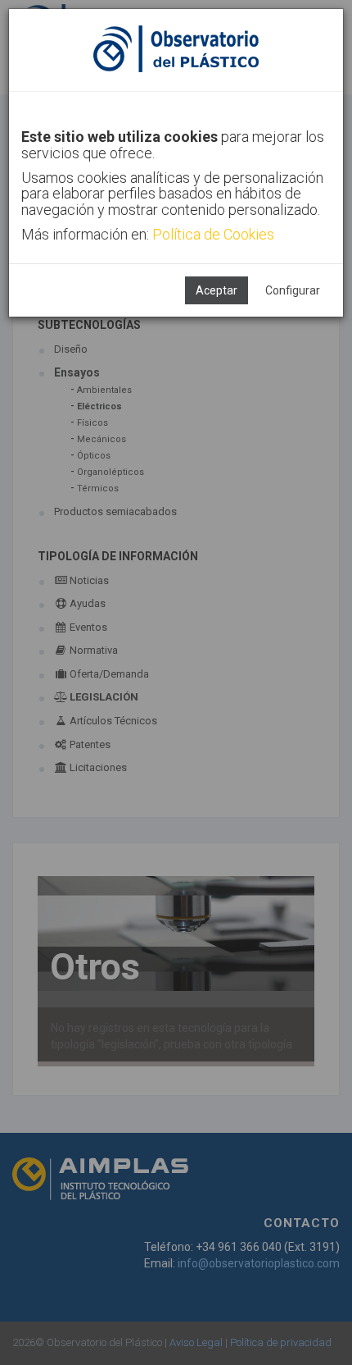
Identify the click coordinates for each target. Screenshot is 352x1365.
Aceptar (216, 290)
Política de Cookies (213, 234)
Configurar (292, 290)
